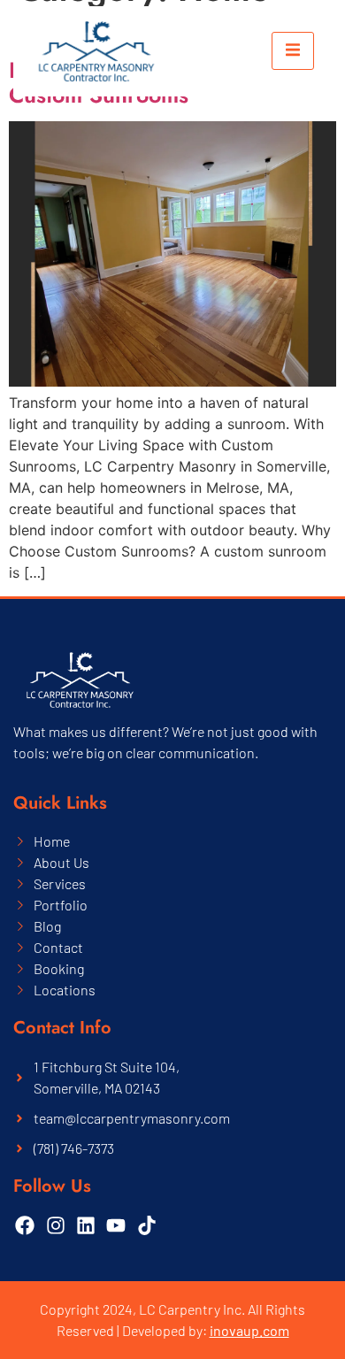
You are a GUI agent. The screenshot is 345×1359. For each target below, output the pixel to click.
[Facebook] (24, 1225)
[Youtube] (115, 1225)
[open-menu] (293, 51)
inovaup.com (249, 1330)
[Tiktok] (146, 1225)
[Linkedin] (85, 1225)
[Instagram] (54, 1225)
